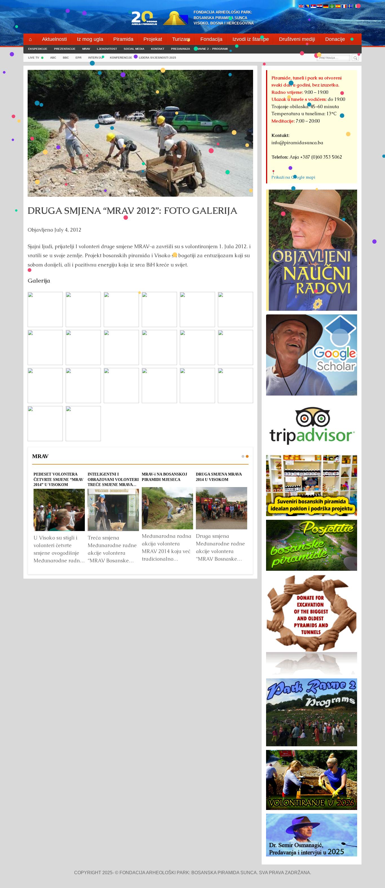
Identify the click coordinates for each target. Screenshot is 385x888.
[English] (301, 7)
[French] (344, 7)
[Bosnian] (307, 7)
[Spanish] (338, 7)
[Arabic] (332, 7)
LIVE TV (33, 57)
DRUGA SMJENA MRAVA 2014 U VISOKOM (219, 477)
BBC (66, 57)
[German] (325, 7)
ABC (53, 57)
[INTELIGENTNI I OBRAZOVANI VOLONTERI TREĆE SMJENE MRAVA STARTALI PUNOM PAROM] (113, 510)
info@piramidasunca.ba (297, 143)
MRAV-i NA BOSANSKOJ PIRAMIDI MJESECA (164, 477)
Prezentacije (65, 48)
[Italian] (356, 7)
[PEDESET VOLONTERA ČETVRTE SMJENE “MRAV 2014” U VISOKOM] (59, 510)
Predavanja (180, 48)
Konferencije (121, 57)
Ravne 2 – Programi (212, 48)
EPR (78, 57)
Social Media (134, 48)
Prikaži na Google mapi (293, 177)
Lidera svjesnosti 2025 (157, 57)
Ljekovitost (107, 48)
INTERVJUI (95, 57)
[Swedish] (350, 7)
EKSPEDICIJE (37, 48)
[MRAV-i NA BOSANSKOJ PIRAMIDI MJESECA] (167, 508)
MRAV (86, 48)
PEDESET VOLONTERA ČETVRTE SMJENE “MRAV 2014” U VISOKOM (58, 479)
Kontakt (157, 48)
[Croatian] (319, 7)
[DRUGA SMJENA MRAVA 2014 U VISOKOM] (221, 508)
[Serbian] (313, 7)
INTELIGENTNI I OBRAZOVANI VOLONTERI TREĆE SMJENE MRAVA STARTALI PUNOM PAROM (113, 482)
